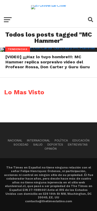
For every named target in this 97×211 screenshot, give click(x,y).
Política (61, 140)
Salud (38, 144)
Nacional (15, 140)
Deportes (55, 144)
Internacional (38, 140)
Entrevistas (78, 144)
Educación (80, 140)
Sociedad (20, 144)
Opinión (50, 148)
